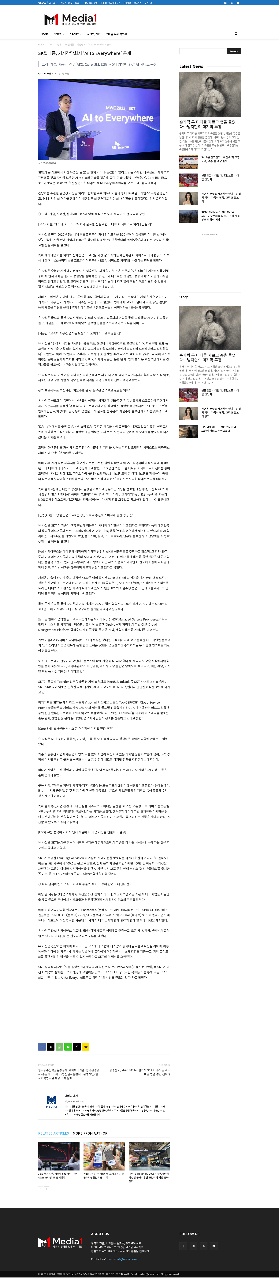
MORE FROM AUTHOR (90, 1133)
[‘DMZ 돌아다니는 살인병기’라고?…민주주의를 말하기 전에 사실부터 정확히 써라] (188, 216)
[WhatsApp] (59, 1047)
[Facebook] (219, 2)
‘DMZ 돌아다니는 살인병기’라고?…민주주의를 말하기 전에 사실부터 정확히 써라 (220, 215)
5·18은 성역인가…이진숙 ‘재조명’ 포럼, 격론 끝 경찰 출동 (220, 159)
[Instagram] (225, 2)
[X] (232, 2)
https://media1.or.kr (74, 1101)
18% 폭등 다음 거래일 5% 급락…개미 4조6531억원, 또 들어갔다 (58, 1175)
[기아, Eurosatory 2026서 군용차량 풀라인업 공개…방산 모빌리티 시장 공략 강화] (149, 1156)
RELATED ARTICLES (53, 1133)
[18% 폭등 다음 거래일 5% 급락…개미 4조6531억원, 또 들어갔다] (59, 1156)
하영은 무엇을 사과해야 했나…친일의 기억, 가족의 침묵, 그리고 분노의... (221, 197)
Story (74, 34)
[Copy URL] (77, 1047)
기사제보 (127, 2)
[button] (236, 34)
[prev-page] (40, 1188)
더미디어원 (46, 73)
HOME (44, 34)
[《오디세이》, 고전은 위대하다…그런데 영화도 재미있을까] (188, 431)
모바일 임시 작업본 (116, 34)
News (57, 34)
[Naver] (68, 1047)
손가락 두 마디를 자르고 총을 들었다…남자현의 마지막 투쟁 (207, 124)
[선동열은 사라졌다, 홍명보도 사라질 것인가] (188, 180)
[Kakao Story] (85, 1047)
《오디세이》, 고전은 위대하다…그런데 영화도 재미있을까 (220, 429)
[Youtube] (238, 2)
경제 (59, 44)
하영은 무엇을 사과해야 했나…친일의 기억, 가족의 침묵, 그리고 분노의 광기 (221, 412)
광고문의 (137, 2)
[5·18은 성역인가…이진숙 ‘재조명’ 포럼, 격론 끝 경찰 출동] (188, 162)
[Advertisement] (172, 19)
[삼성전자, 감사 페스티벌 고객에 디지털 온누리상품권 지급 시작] (104, 1156)
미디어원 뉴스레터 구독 (110, 2)
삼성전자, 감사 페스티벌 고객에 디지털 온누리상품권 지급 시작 (104, 1175)
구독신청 (148, 2)
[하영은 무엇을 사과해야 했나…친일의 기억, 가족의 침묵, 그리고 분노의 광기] (188, 198)
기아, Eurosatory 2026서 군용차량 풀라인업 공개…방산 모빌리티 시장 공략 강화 (149, 1177)
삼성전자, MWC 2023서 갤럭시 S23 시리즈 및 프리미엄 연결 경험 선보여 (139, 1072)
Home (41, 44)
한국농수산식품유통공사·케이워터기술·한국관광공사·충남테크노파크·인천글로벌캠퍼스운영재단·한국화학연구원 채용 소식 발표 (68, 1074)
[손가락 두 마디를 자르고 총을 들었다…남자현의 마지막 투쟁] (210, 94)
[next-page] (46, 1188)
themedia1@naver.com (121, 1259)
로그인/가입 (93, 34)
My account (91, 2)
